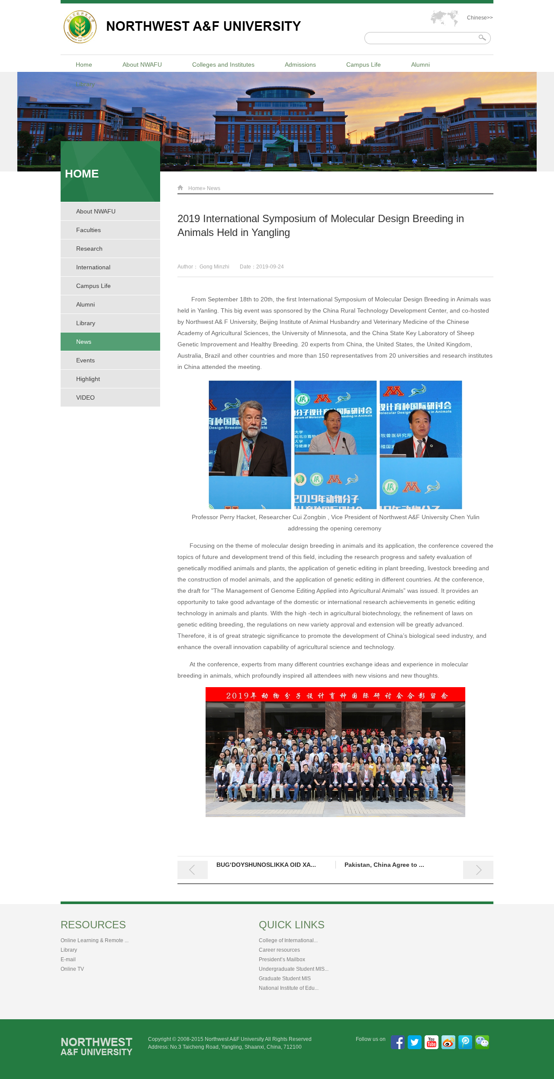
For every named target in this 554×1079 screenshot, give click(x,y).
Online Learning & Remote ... (95, 940)
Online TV (72, 969)
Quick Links (292, 924)
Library (85, 84)
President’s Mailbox (282, 959)
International (93, 267)
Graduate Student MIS (285, 979)
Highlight (88, 378)
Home (84, 64)
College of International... (288, 940)
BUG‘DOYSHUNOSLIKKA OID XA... (266, 864)
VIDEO (85, 397)
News (83, 341)
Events (85, 360)
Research (89, 248)
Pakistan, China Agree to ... (384, 864)
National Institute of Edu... (289, 988)
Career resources (279, 950)
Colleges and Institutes (223, 64)
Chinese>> (480, 18)
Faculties (88, 229)
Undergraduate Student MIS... (294, 969)
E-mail (68, 959)
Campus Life (363, 64)
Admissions (300, 64)
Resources (93, 924)
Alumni (420, 64)
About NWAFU (142, 64)
